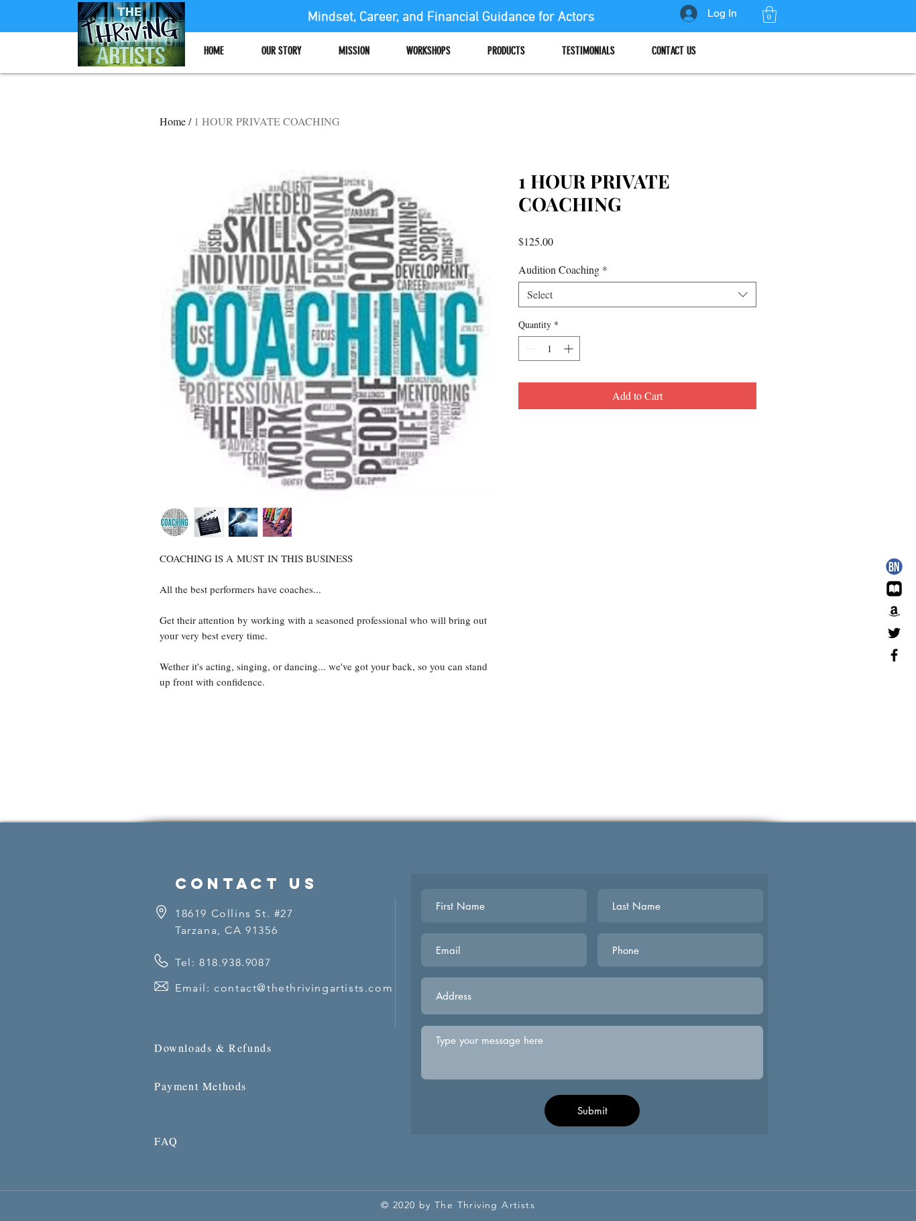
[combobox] (637, 294)
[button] (769, 14)
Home (173, 121)
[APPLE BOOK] (894, 588)
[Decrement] (528, 348)
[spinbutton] (549, 348)
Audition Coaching (563, 269)
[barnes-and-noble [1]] (894, 566)
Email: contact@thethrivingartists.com (284, 987)
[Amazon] (894, 610)
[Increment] (569, 348)
